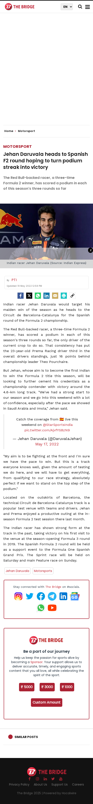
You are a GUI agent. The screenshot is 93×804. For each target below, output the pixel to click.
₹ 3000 (47, 686)
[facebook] (20, 295)
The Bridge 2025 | (30, 793)
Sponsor (36, 662)
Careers (78, 784)
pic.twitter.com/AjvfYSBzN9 (47, 430)
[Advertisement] (46, 72)
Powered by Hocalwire (59, 793)
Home (9, 131)
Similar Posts (26, 737)
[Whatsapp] (38, 295)
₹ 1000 (67, 686)
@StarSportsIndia (58, 425)
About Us (40, 784)
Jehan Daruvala (17, 571)
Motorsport (17, 146)
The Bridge (53, 586)
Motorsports (43, 571)
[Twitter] (29, 295)
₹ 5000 (27, 686)
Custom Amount (47, 702)
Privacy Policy (19, 784)
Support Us (59, 784)
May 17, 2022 (47, 444)
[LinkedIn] (46, 295)
